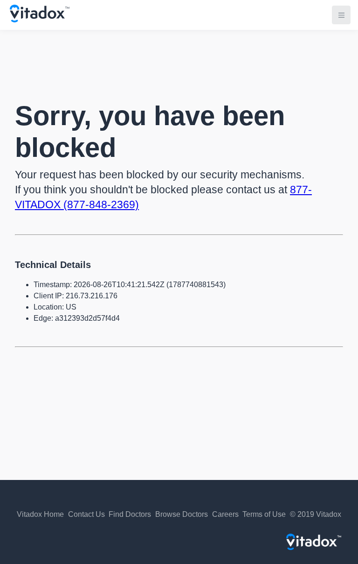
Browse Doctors (181, 514)
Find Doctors (130, 514)
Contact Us (86, 514)
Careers (225, 514)
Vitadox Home (40, 514)
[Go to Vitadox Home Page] (39, 20)
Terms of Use (264, 514)
